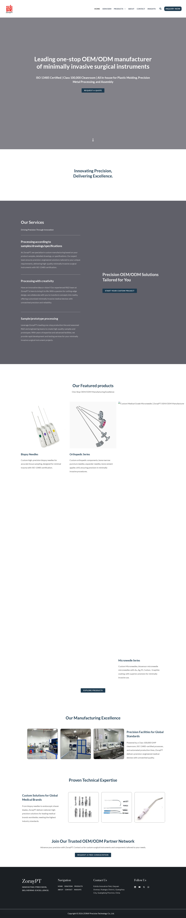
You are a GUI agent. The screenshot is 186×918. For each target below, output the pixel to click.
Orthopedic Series (80, 454)
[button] (124, 9)
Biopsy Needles (29, 454)
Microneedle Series (129, 660)
